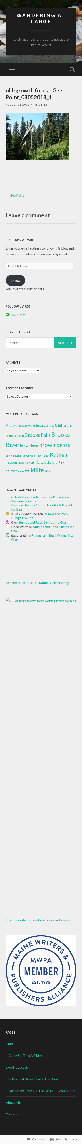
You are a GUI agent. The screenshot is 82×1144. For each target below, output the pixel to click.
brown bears (54, 444)
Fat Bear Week (28, 455)
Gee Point (15, 195)
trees (21, 471)
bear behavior (26, 426)
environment (13, 455)
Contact (11, 1114)
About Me (13, 1102)
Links (9, 1044)
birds (69, 426)
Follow (15, 281)
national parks (17, 462)
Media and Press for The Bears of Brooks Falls (42, 1091)
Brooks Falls (38, 435)
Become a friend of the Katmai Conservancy (37, 583)
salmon (11, 470)
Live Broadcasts (17, 1067)
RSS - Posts (17, 315)
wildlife (34, 469)
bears (58, 424)
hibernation (43, 455)
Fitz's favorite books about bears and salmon (38, 920)
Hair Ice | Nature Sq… (26, 505)
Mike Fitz (40, 104)
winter (48, 471)
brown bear (29, 445)
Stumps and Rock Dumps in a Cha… (43, 522)
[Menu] (12, 69)
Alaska (12, 425)
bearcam (43, 425)
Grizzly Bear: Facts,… (26, 497)
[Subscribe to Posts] (7, 315)
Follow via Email (20, 240)
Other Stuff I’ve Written (26, 1055)
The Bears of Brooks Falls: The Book (32, 1079)
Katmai (58, 454)
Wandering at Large (41, 18)
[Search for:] (41, 342)
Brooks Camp (15, 435)
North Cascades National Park (46, 462)
